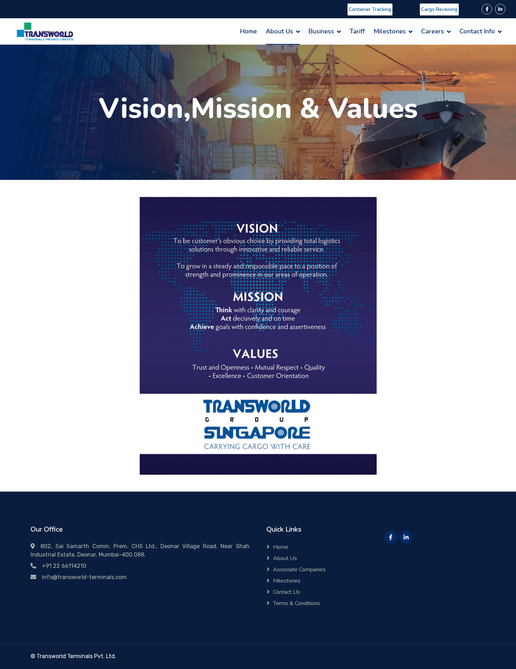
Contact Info (477, 31)
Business (321, 31)
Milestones (389, 31)
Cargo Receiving (439, 9)
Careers (432, 31)
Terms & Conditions (296, 603)
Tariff (357, 31)
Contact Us (286, 592)
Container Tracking (370, 9)
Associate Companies (299, 569)
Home (248, 31)
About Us (279, 31)
